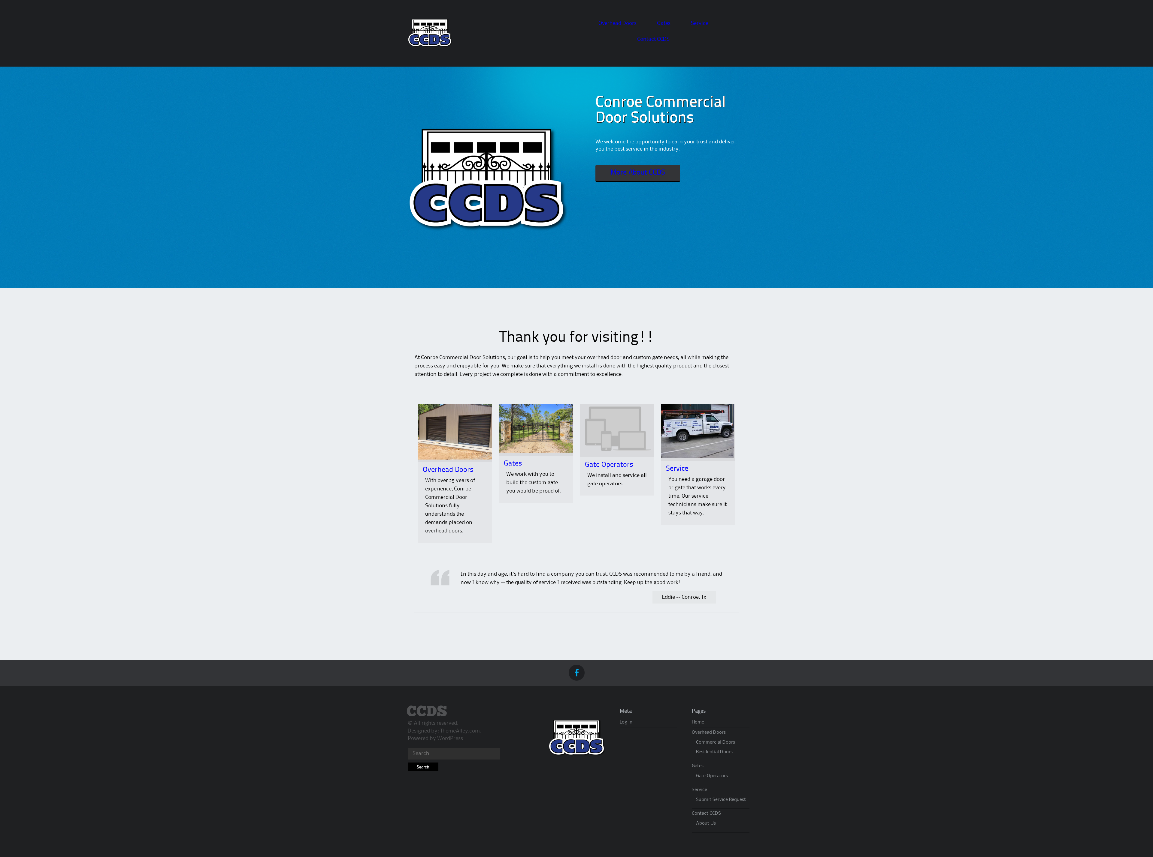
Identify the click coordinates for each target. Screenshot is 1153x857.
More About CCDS (637, 172)
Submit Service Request (721, 800)
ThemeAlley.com (460, 731)
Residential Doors (714, 752)
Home (698, 722)
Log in (626, 722)
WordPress (450, 738)
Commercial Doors (715, 742)
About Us (706, 823)
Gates (663, 23)
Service (699, 23)
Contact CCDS (653, 39)
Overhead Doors (617, 23)
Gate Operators (609, 465)
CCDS (427, 712)
